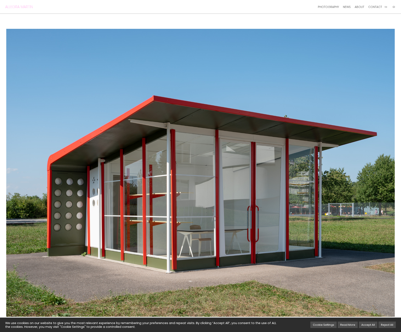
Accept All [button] (368, 325)
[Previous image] (100, 173)
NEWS (347, 7)
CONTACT (375, 7)
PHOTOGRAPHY (328, 7)
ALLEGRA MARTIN (19, 6)
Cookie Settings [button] (323, 325)
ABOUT (359, 7)
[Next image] (300, 173)
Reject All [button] (387, 325)
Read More (347, 325)
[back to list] (386, 7)
